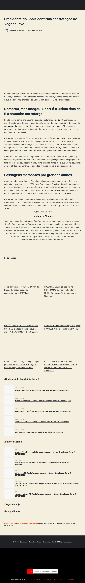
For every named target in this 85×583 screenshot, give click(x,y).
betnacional (68, 542)
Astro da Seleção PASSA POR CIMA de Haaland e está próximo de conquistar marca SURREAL (21, 290)
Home (6, 523)
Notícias (13, 523)
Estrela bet (46, 542)
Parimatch (32, 542)
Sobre (29, 579)
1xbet (54, 542)
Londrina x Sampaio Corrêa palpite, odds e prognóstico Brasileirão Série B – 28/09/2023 (47, 484)
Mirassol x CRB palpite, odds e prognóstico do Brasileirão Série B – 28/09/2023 (43, 474)
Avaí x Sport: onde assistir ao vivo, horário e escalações (39, 432)
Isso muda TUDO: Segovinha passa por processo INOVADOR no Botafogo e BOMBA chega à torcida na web (21, 364)
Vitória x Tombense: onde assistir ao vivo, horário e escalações (42, 422)
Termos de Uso (60, 579)
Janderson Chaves (42, 216)
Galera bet (23, 542)
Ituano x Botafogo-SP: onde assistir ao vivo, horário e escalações (43, 401)
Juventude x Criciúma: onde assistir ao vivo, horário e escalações (43, 411)
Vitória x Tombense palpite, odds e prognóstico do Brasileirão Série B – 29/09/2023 (45, 453)
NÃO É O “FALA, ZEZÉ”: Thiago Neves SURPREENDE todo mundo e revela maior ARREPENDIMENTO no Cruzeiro (21, 329)
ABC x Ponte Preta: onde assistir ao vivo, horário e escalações (41, 390)
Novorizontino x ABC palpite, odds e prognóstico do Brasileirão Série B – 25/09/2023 (46, 495)
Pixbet (39, 542)
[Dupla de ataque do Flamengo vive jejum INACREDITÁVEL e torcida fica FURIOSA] (62, 311)
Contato (71, 579)
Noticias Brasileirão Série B (27, 523)
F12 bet (60, 542)
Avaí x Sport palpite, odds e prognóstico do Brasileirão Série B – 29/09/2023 (42, 463)
